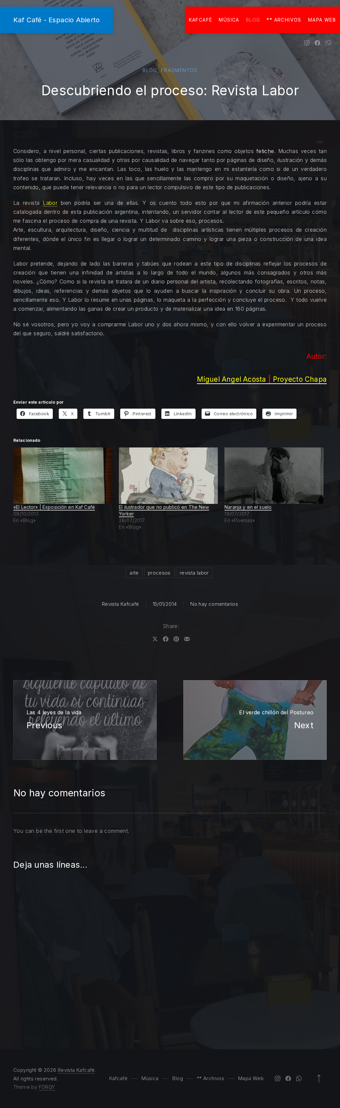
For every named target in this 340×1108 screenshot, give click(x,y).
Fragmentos (179, 70)
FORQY (47, 1087)
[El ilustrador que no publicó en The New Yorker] (168, 475)
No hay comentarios (214, 604)
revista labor (194, 573)
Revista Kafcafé (120, 604)
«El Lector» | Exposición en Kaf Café (54, 507)
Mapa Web (322, 20)
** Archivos (284, 20)
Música (229, 20)
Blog (253, 20)
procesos (159, 573)
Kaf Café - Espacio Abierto (56, 20)
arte (134, 573)
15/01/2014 (165, 604)
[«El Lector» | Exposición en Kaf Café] (62, 475)
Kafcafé (200, 20)
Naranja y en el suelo (248, 507)
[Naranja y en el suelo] (273, 475)
